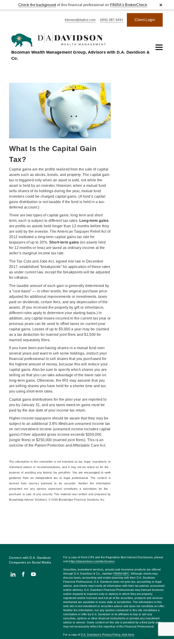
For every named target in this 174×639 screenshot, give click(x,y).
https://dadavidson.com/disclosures (92, 561)
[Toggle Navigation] (159, 47)
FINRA (118, 573)
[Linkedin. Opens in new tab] (13, 574)
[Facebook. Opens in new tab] (23, 574)
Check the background (37, 5)
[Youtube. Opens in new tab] (33, 574)
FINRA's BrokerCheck (128, 5)
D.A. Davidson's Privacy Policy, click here (107, 634)
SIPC (126, 573)
